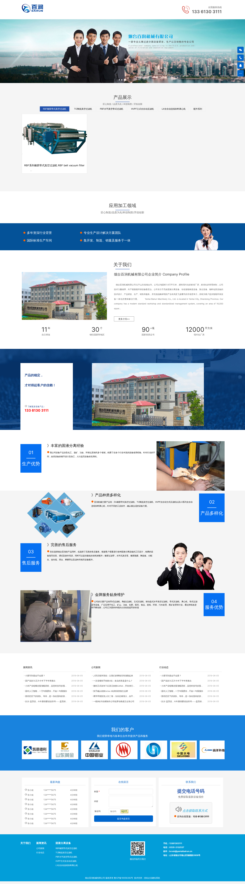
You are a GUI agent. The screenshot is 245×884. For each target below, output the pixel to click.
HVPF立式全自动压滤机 (142, 109)
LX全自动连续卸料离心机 (174, 109)
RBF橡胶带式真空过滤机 (54, 109)
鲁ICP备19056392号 (123, 878)
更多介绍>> (124, 319)
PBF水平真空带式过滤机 (111, 109)
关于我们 (25, 843)
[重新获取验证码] (124, 811)
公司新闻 (40, 848)
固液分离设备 (63, 843)
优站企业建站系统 (152, 878)
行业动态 (40, 852)
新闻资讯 (41, 843)
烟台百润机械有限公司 (95, 878)
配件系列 (198, 109)
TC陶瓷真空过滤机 (83, 109)
